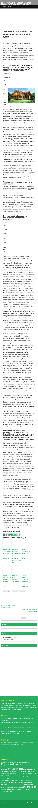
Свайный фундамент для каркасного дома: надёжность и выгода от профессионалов (16, 556)
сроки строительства (28, 778)
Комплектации (15, 806)
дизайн (3, 769)
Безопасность (5, 762)
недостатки (18, 773)
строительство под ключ (13, 785)
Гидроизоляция (14, 762)
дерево (24, 766)
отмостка (31, 773)
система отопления (18, 778)
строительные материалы (8, 780)
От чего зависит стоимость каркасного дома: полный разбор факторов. (26, 581)
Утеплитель (22, 591)
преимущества (22, 776)
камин (14, 771)
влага (20, 766)
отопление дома (13, 776)
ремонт (29, 776)
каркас (18, 771)
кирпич (3, 773)
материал (13, 773)
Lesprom (6, 40)
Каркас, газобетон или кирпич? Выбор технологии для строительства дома (7, 581)
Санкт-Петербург (25, 765)
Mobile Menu (7, 6)
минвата (15, 591)
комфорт (7, 773)
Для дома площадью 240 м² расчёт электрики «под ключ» (17, 722)
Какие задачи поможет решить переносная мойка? (15, 724)
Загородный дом (24, 762)
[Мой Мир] (10, 535)
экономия (3, 789)
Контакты (8, 806)
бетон (17, 767)
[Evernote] (13, 535)
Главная (3, 806)
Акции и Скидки (31, 806)
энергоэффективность (15, 789)
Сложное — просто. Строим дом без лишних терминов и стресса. (15, 580)
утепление (4, 787)
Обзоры (15, 40)
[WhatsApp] (16, 535)
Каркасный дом (6, 591)
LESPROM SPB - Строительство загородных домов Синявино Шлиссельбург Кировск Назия (16, 5)
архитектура (11, 767)
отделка (24, 773)
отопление (5, 776)
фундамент (29, 786)
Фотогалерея (23, 806)
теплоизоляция (27, 785)
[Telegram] (20, 535)
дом (21, 769)
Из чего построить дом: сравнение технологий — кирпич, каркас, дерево (26, 554)
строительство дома (12, 782)
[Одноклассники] (7, 535)
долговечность (12, 769)
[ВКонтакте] (4, 535)
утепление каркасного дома (15, 787)
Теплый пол (33, 764)
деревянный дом (30, 766)
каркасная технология (27, 771)
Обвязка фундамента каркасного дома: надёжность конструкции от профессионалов (7, 554)
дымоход (25, 769)
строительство (24, 779)
